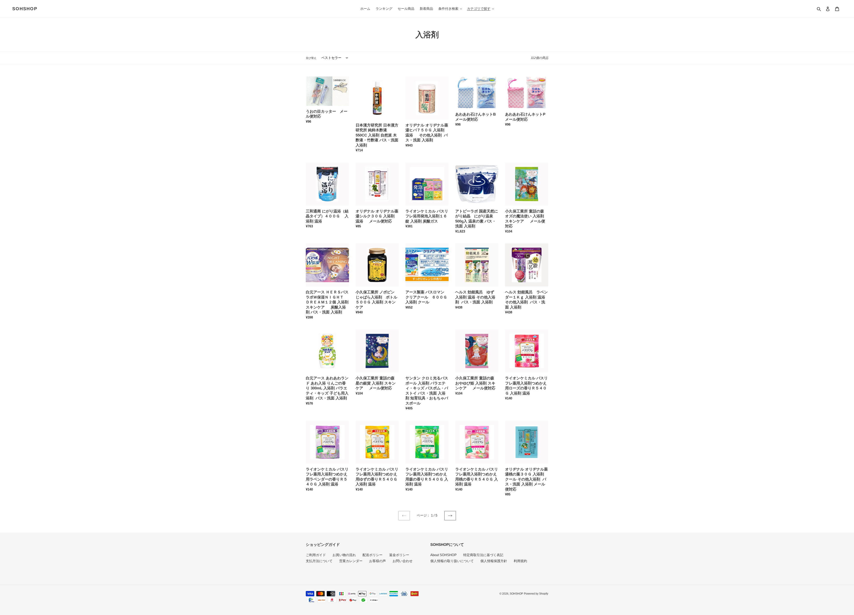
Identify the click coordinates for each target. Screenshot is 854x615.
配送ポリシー (373, 555)
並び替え (311, 58)
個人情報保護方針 (493, 561)
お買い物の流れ (344, 555)
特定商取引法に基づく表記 (483, 555)
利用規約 (520, 561)
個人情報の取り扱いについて (452, 561)
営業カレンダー (351, 561)
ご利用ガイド (316, 555)
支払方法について (319, 561)
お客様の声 (377, 561)
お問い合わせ (403, 561)
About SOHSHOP (443, 555)
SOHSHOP (24, 8)
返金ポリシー (399, 555)
